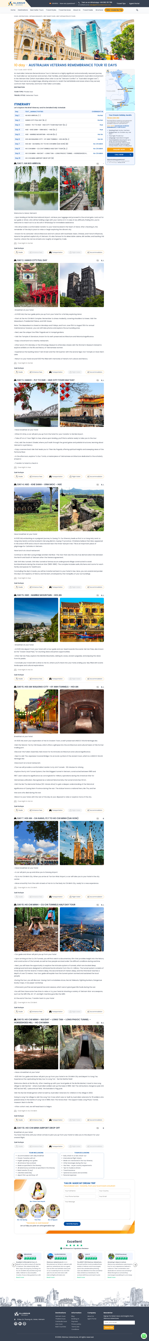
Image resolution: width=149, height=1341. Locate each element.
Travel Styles (51, 10)
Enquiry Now (119, 149)
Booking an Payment (75, 1320)
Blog (72, 1316)
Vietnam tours (60, 1316)
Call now (119, 154)
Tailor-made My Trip (114, 10)
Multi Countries (60, 1327)
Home (13, 10)
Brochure (99, 10)
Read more (20, 1277)
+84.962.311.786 (121, 162)
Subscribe (109, 1327)
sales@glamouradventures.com (100, 5)
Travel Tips (121, 3)
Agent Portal (134, 3)
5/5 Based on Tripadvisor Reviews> (75, 1248)
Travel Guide (88, 10)
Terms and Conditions (75, 1328)
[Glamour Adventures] (15, 3)
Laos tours (59, 1324)
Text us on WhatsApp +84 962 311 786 (96, 2)
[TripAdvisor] (24, 1323)
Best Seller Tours (36, 10)
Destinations (23, 10)
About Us (76, 10)
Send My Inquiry (72, 1224)
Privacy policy (76, 1324)
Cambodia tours (61, 1321)
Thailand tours (60, 1319)
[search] (137, 10)
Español (55, 3)
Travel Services (65, 10)
